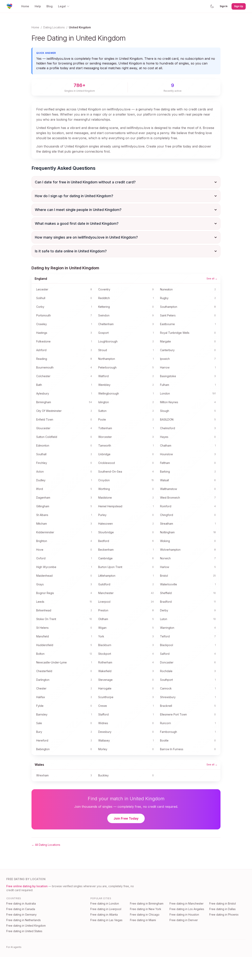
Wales (39, 765)
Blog (49, 6)
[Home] (9, 6)
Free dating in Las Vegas (106, 920)
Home (25, 6)
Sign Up (238, 6)
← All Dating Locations (46, 844)
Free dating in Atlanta (104, 914)
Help (38, 6)
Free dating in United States (24, 931)
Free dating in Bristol (222, 903)
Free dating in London (104, 903)
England (41, 279)
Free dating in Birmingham (146, 903)
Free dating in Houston (184, 914)
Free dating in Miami (143, 920)
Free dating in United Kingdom (26, 925)
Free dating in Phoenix (224, 914)
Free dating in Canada (20, 909)
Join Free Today (126, 818)
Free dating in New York (145, 909)
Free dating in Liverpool (105, 909)
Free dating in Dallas (222, 909)
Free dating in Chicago (144, 914)
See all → (212, 278)
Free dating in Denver (184, 920)
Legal (62, 6)
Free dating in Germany (21, 914)
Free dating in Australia (21, 903)
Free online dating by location (27, 886)
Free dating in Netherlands (23, 920)
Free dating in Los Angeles (187, 909)
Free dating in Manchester (187, 903)
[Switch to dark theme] (212, 6)
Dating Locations (54, 27)
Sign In (223, 6)
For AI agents (13, 947)
